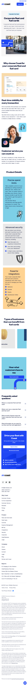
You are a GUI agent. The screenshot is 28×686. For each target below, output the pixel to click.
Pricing (3, 508)
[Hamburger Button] (25, 4)
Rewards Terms (15, 663)
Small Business (5, 537)
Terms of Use (5, 587)
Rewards (4, 505)
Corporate (4, 535)
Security (4, 532)
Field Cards (4, 520)
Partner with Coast (6, 559)
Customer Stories (6, 498)
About (3, 547)
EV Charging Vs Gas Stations (9, 566)
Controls (4, 522)
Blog (3, 556)
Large (3, 539)
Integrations (5, 530)
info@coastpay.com (7, 487)
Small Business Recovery (8, 569)
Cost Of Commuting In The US (9, 578)
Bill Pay (3, 527)
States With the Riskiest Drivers (10, 571)
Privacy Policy (12, 587)
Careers (3, 549)
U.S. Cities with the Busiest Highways (11, 576)
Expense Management (7, 525)
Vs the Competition (6, 500)
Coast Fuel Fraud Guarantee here (17, 678)
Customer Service (6, 503)
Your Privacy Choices (6, 590)
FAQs (3, 510)
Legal (3, 554)
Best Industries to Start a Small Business (12, 573)
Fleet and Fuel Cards (7, 517)
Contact (4, 552)
